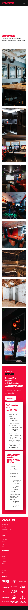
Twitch (3, 554)
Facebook (4, 568)
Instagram (4, 556)
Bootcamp (4, 539)
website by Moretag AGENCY (8, 608)
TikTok (3, 563)
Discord (3, 558)
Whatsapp (4, 561)
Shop (3, 544)
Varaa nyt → (10, 398)
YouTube (4, 570)
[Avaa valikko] (24, 3)
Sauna (3, 541)
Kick (3, 572)
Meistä (3, 546)
